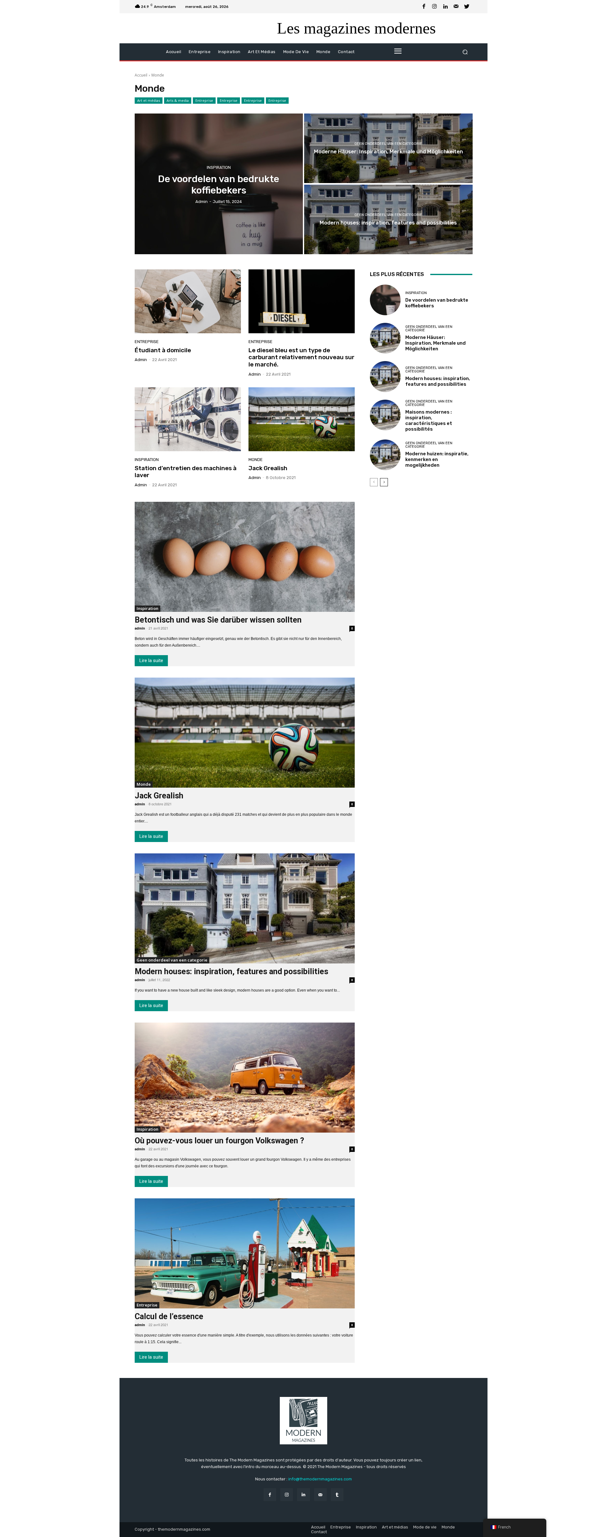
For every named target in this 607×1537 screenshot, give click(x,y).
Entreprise (204, 100)
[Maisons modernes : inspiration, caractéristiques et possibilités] (385, 415)
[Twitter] (467, 6)
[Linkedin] (445, 6)
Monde (255, 460)
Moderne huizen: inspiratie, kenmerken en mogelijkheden (437, 459)
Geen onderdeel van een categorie (388, 144)
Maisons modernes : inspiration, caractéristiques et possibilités (428, 420)
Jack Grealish (267, 468)
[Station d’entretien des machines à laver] (188, 419)
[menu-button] (397, 51)
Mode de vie (425, 1527)
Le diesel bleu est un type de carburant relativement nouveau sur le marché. (301, 357)
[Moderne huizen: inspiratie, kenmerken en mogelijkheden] (385, 455)
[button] (464, 52)
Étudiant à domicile (163, 350)
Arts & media (178, 100)
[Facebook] (424, 6)
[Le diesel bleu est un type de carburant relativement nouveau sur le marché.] (301, 301)
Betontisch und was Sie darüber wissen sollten (218, 619)
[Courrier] (456, 6)
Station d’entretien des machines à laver (185, 471)
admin (141, 359)
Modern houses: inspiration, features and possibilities (231, 971)
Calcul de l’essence (169, 1316)
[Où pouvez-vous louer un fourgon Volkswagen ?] (245, 1078)
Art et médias (148, 100)
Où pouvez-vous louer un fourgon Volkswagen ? (219, 1140)
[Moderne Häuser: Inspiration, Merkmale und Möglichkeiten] (388, 148)
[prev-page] (374, 482)
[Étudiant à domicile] (188, 301)
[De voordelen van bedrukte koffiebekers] (219, 184)
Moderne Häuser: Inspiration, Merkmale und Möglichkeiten (435, 343)
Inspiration (219, 167)
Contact (319, 1531)
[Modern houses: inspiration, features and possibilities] (388, 219)
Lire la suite (151, 660)
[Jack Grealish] (301, 419)
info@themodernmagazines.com (320, 1479)
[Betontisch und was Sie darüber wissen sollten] (245, 557)
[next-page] (384, 482)
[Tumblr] (337, 1494)
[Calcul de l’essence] (245, 1253)
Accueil (141, 75)
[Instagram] (434, 6)
